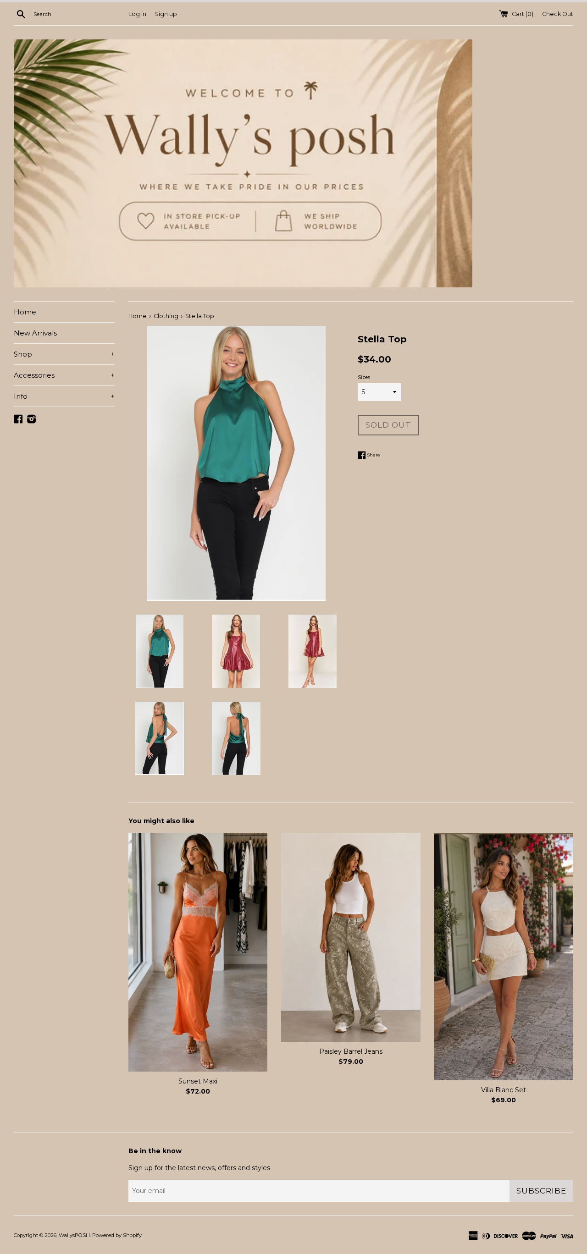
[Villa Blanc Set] (503, 956)
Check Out (557, 14)
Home (25, 312)
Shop (64, 354)
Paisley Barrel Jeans (350, 1051)
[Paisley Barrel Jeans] (350, 937)
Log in (137, 14)
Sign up (166, 14)
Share (373, 454)
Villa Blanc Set (503, 1090)
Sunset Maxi (197, 1081)
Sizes (364, 377)
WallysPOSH (74, 1235)
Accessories (64, 375)
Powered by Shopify (117, 1235)
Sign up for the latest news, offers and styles (199, 1168)
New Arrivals (35, 333)
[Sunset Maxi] (197, 952)
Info (64, 396)
